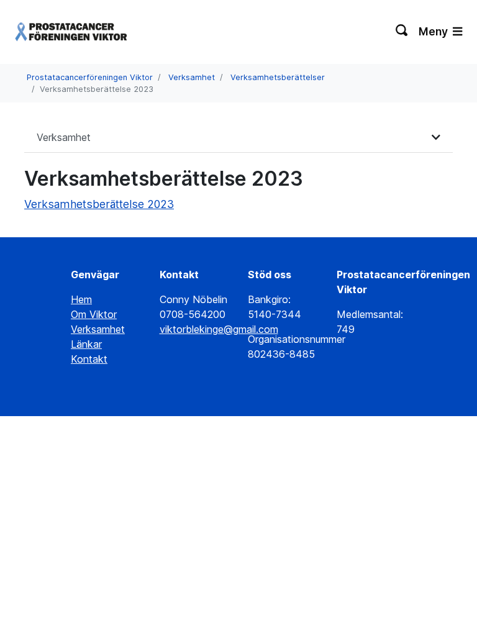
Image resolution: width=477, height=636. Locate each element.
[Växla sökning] (402, 32)
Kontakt (89, 359)
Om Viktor (94, 314)
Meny (434, 31)
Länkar (86, 344)
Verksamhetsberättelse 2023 (99, 204)
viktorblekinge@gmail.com (219, 329)
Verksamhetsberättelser (277, 77)
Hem (81, 299)
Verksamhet (191, 77)
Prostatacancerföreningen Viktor (90, 77)
